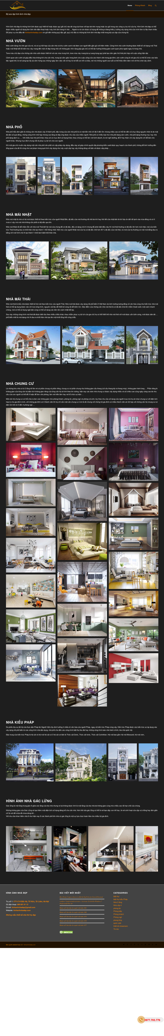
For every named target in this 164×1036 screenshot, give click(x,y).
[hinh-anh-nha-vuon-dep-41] (112, 104)
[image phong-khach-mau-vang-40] (134, 604)
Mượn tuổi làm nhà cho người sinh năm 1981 (73, 908)
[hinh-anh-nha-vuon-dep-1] (54, 104)
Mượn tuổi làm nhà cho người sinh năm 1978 (73, 921)
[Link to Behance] (156, 944)
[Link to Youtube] (145, 944)
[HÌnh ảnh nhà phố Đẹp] (33, 192)
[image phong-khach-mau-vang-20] (31, 556)
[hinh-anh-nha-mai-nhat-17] (104, 276)
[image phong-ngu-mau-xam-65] (83, 502)
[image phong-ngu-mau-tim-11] (31, 461)
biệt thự (116, 896)
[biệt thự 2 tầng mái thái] (121, 361)
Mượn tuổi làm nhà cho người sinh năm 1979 (73, 916)
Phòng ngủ (117, 917)
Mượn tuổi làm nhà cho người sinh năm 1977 (73, 925)
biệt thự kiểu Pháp (120, 899)
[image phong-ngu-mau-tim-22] (83, 464)
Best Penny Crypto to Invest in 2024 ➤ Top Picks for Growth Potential (81, 897)
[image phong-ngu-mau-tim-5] (134, 463)
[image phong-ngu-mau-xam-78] (31, 493)
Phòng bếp (117, 911)
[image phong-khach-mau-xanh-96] (31, 663)
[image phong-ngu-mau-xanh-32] (134, 535)
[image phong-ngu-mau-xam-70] (134, 500)
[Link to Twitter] (124, 944)
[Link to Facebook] (127, 944)
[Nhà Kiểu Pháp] (50, 778)
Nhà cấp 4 (117, 905)
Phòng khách (118, 914)
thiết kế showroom (120, 926)
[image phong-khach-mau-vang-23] (134, 571)
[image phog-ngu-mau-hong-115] (134, 425)
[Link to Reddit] (131, 944)
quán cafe (117, 923)
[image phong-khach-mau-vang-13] (83, 583)
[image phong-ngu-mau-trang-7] (31, 425)
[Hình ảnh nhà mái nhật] (46, 276)
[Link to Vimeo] (149, 944)
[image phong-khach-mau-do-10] (134, 669)
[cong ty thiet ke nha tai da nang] (89, 192)
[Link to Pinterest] (134, 944)
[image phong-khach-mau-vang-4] (31, 591)
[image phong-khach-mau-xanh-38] (31, 626)
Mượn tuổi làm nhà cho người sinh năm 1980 (73, 912)
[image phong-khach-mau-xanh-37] (134, 635)
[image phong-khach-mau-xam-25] (83, 656)
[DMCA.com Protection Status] (66, 932)
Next (152, 88)
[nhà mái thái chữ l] (57, 361)
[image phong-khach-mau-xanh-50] (83, 621)
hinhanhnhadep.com (29, 945)
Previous (11, 88)
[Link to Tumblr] (138, 944)
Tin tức (116, 929)
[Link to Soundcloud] (142, 944)
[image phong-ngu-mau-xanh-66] (83, 542)
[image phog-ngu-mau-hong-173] (83, 427)
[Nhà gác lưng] (49, 868)
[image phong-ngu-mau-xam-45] (31, 523)
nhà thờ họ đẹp (29, 915)
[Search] (155, 5)
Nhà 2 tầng (117, 902)
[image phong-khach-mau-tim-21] (83, 691)
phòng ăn (117, 908)
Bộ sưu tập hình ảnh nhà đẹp (18, 14)
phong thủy (117, 920)
